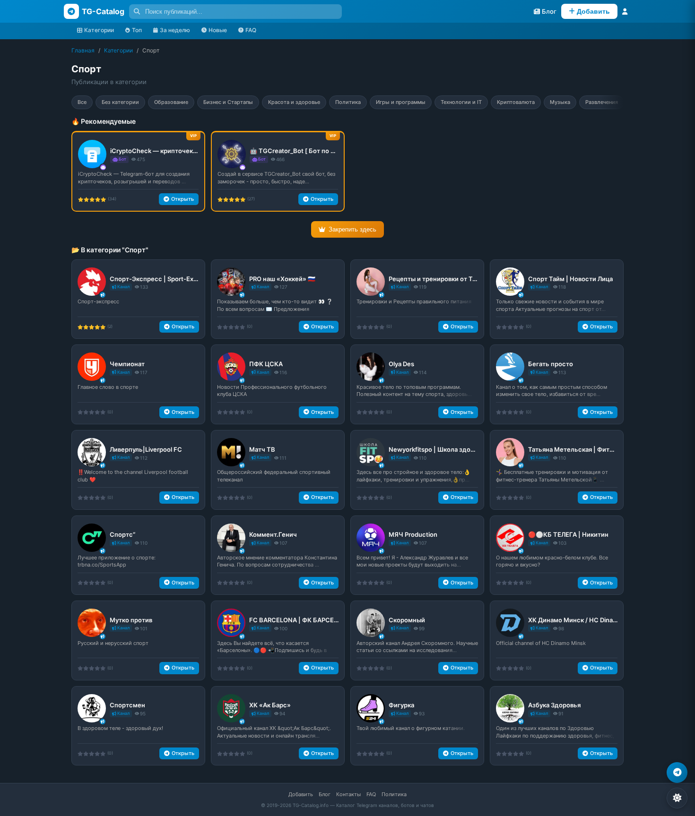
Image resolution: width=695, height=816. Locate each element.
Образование (171, 102)
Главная (83, 50)
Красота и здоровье (294, 102)
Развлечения (601, 102)
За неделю (175, 30)
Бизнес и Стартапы (228, 102)
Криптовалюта (516, 102)
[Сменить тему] (677, 798)
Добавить (300, 794)
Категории (99, 30)
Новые (217, 30)
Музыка (560, 102)
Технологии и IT (461, 102)
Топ (137, 30)
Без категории (120, 102)
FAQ (250, 30)
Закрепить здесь (352, 229)
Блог (324, 794)
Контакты (348, 794)
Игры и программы (401, 102)
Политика (348, 102)
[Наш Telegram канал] (677, 772)
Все (82, 102)
